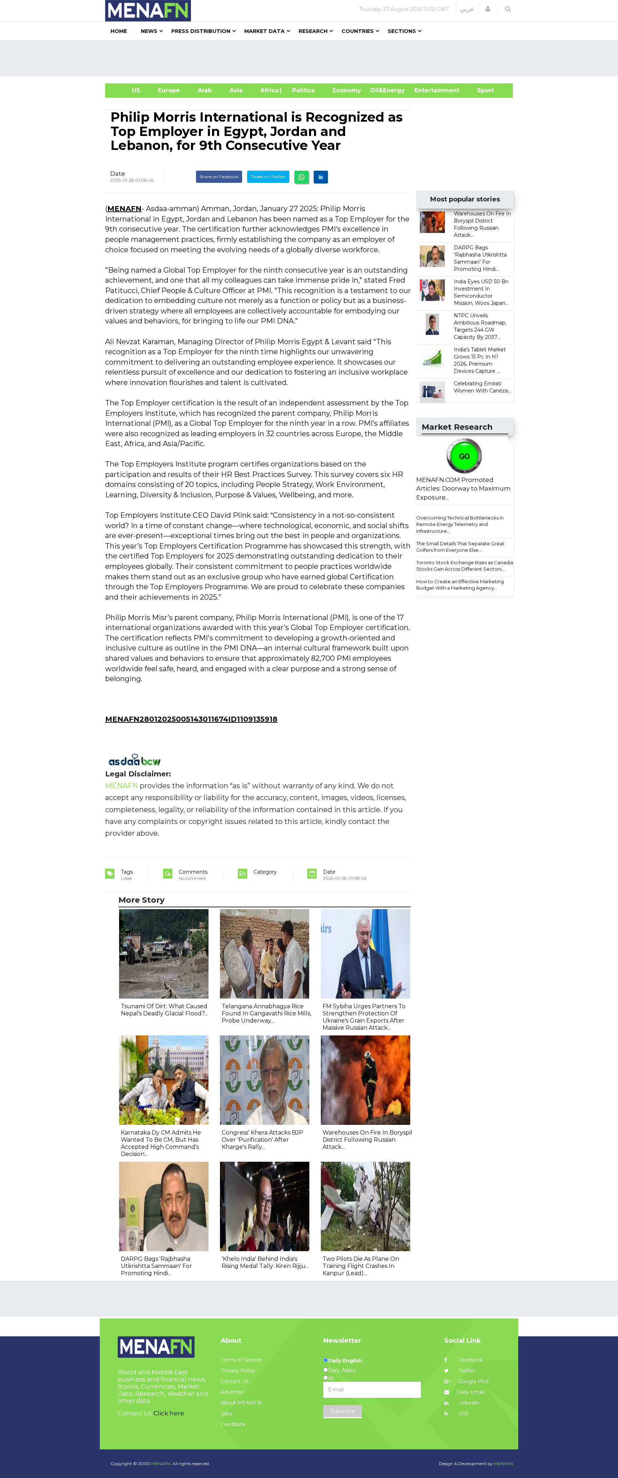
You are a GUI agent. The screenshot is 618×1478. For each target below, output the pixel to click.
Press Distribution (200, 31)
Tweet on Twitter (268, 176)
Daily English (345, 1360)
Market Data (264, 31)
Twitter (466, 1370)
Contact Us (235, 1381)
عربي (467, 9)
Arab (205, 90)
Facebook (470, 1360)
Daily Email (470, 1392)
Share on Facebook (219, 176)
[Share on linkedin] (321, 177)
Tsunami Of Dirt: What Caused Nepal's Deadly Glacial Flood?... (164, 1010)
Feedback (233, 1424)
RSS (463, 1413)
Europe (169, 90)
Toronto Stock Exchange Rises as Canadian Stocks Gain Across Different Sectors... (466, 566)
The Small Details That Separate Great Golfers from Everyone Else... (460, 547)
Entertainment (426, 90)
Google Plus (473, 1381)
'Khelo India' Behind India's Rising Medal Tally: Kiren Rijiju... (265, 1262)
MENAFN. (161, 1463)
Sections (402, 31)
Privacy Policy (238, 1370)
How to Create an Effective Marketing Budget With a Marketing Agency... (460, 585)
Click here (168, 1413)
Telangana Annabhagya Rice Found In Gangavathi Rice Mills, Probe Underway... (266, 1013)
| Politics (302, 90)
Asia (236, 90)
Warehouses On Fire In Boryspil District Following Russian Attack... (367, 1139)
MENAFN (124, 208)
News (149, 31)
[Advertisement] (312, 58)
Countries (358, 31)
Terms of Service (241, 1360)
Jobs (226, 1413)
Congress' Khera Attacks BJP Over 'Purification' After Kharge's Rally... (262, 1139)
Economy (347, 90)
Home (119, 31)
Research (313, 31)
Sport (481, 90)
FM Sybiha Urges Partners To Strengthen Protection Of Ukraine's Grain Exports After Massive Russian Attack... (364, 1017)
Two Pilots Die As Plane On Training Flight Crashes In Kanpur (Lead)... (361, 1266)
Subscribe (342, 1411)
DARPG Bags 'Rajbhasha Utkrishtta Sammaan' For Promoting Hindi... (156, 1266)
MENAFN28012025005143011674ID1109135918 (191, 719)
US (127, 90)
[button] (487, 9)
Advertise (232, 1392)
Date (117, 173)
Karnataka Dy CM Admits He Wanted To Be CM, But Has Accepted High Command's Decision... (161, 1143)
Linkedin (468, 1403)
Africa (268, 90)
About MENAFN (241, 1403)
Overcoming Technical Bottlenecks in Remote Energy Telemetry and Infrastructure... (460, 524)
